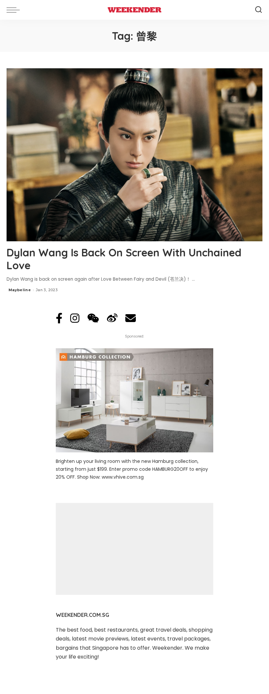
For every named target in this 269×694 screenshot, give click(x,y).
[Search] (258, 10)
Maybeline (20, 290)
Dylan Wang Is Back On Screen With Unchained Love (124, 258)
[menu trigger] (15, 10)
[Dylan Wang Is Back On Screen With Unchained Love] (134, 154)
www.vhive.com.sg (123, 477)
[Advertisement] (134, 549)
